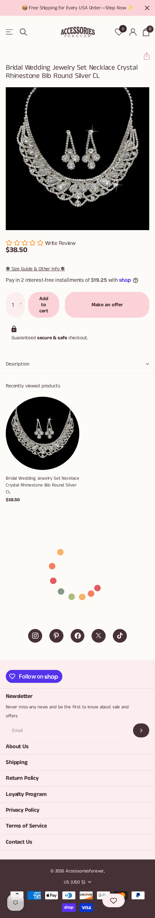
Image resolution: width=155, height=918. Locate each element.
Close (147, 8)
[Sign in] (133, 32)
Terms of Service (26, 826)
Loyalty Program (26, 794)
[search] (23, 32)
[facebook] (78, 636)
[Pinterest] (56, 636)
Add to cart (43, 304)
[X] (99, 636)
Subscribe (141, 730)
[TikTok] (120, 636)
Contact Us (19, 842)
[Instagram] (35, 636)
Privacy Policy (22, 810)
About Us (17, 746)
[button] (143, 56)
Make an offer (107, 304)
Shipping (17, 762)
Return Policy (22, 778)
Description (17, 364)
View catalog (10, 32)
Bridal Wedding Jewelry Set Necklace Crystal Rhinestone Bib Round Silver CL (42, 485)
